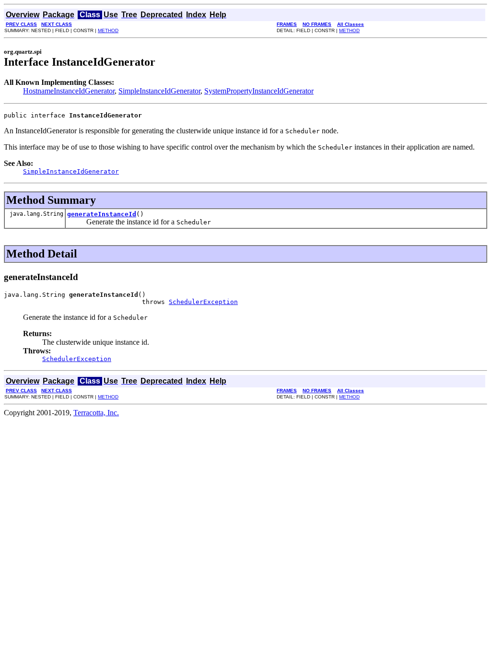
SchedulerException (203, 301)
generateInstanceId (101, 214)
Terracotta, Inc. (96, 413)
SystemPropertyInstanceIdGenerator (259, 91)
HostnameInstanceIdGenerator (69, 91)
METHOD (108, 30)
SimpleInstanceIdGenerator (159, 91)
